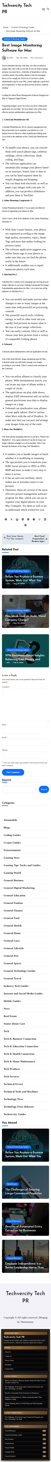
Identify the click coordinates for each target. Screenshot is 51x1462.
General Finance (13, 910)
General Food (11, 918)
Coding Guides (12, 835)
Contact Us (8, 1356)
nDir (8, 584)
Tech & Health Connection (19, 1053)
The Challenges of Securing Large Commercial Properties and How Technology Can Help (24, 1193)
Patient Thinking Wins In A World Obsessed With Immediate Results (23, 1404)
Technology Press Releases (19, 1106)
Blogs (7, 827)
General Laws (12, 940)
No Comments (37, 58)
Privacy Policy (9, 1360)
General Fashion (13, 902)
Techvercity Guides (15, 1114)
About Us (8, 1352)
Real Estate (10, 1016)
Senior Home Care (14, 1023)
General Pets (11, 955)
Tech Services (11, 1076)
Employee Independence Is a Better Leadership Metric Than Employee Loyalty (24, 1267)
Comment (6, 687)
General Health (13, 925)
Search (6, 780)
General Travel (12, 978)
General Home (12, 933)
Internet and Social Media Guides (23, 993)
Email (4, 737)
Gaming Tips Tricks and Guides (22, 865)
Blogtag (43, 1317)
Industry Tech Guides (16, 985)
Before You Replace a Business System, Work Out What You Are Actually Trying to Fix (24, 580)
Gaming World (12, 872)
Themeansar (26, 1321)
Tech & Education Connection (21, 1046)
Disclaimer (8, 1365)
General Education (14, 895)
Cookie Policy (9, 1369)
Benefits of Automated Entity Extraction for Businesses (22, 1393)
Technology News (13, 1099)
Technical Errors (13, 1084)
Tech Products (12, 1068)
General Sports (12, 963)
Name (4, 725)
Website (5, 750)
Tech (6, 1031)
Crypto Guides (12, 842)
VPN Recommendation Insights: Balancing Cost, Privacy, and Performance (25, 659)
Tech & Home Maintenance (19, 1061)
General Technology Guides (15, 39)
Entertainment (12, 850)
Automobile (10, 819)
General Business (14, 880)
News (7, 1008)
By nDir (10, 58)
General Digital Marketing (19, 887)
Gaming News (12, 857)
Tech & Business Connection (20, 1038)
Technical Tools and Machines (21, 1091)
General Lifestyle (14, 948)
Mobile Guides (12, 1001)
